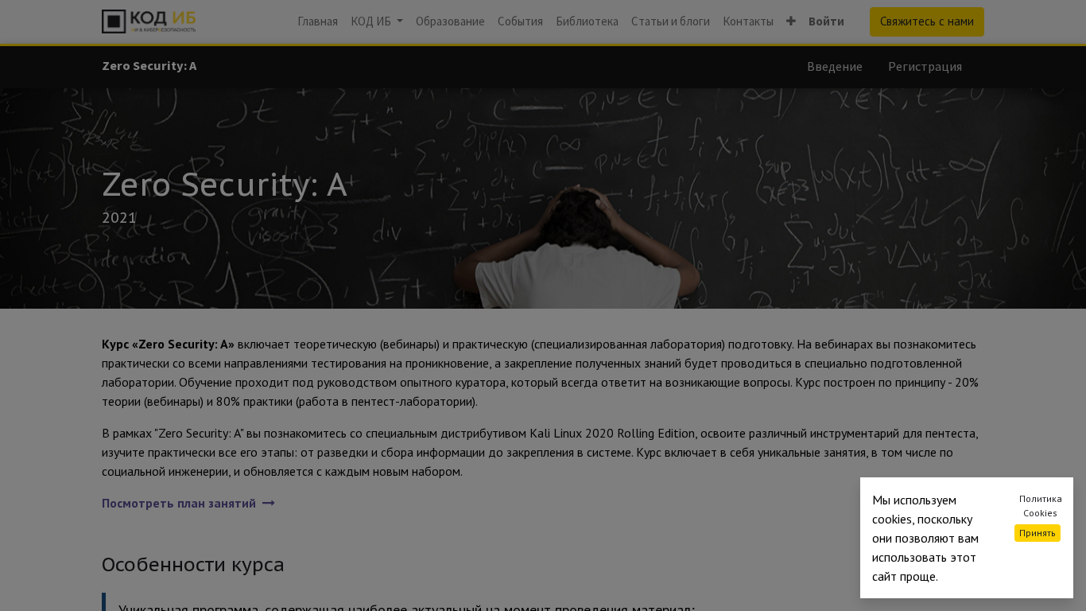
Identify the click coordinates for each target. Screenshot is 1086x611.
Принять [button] (1037, 533)
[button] (791, 21)
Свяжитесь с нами (927, 21)
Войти (826, 21)
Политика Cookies (1040, 505)
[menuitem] (317, 21)
